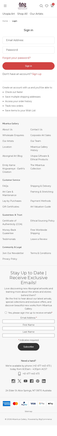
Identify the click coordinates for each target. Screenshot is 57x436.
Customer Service (11, 180)
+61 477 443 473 (42, 365)
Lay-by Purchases (11, 201)
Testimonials (9, 239)
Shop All (22, 13)
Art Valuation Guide (40, 206)
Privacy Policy (9, 259)
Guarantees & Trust (12, 214)
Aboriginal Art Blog (12, 156)
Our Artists (36, 13)
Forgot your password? (16, 57)
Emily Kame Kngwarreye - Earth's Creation (13, 168)
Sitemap (28, 411)
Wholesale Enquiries (13, 135)
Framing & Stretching (41, 191)
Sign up (36, 74)
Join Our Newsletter (13, 253)
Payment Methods (40, 201)
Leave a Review (38, 239)
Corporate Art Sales (40, 135)
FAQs (5, 186)
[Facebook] (33, 381)
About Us (7, 129)
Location (7, 147)
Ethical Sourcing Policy (42, 220)
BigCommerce (45, 419)
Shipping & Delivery (40, 186)
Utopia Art (8, 13)
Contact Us (36, 129)
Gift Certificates (10, 206)
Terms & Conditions (40, 253)
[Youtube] (27, 381)
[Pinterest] (39, 381)
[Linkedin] (44, 381)
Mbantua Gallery (10, 123)
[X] (21, 381)
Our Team (35, 141)
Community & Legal (12, 247)
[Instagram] (15, 381)
